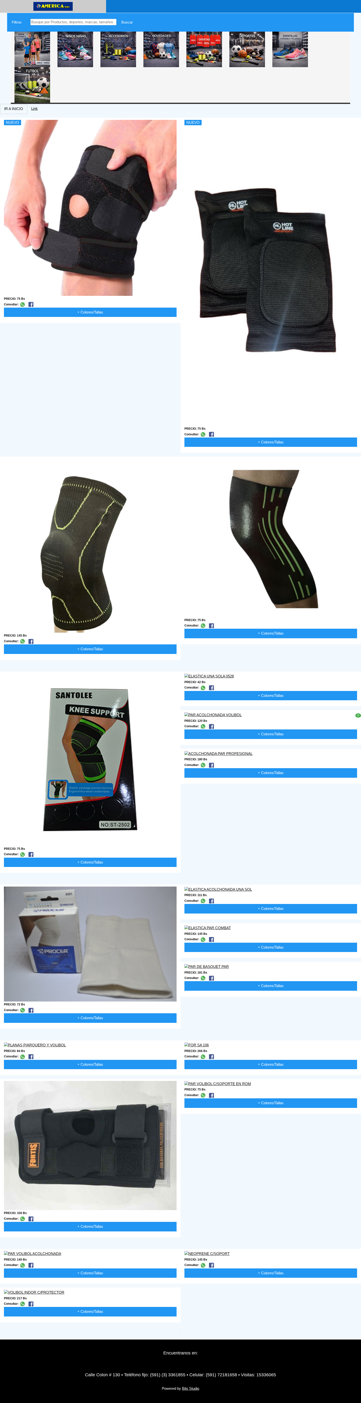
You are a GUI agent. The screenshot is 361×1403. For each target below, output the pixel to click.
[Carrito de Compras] (113, 6)
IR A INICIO (13, 109)
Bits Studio (190, 1388)
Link (34, 108)
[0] (353, 710)
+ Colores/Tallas (90, 312)
